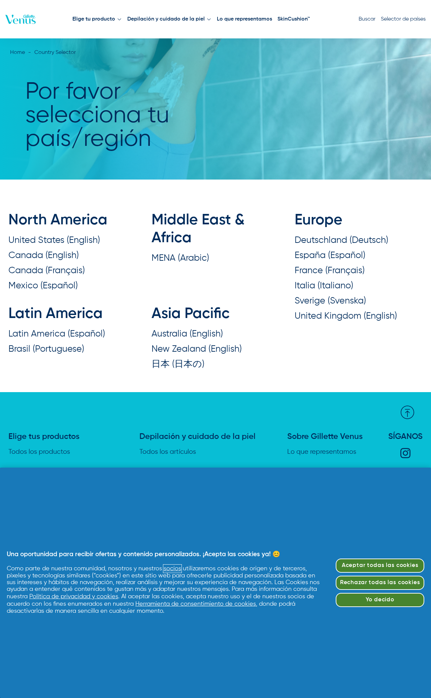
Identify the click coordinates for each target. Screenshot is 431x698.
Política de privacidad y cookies (73, 597)
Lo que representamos (244, 19)
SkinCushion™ (293, 19)
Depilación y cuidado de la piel (166, 19)
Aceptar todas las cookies (380, 565)
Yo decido (380, 600)
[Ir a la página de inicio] (20, 19)
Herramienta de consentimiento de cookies (195, 604)
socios (172, 569)
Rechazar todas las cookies (380, 582)
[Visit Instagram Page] (405, 453)
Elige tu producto (93, 19)
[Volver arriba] (407, 412)
